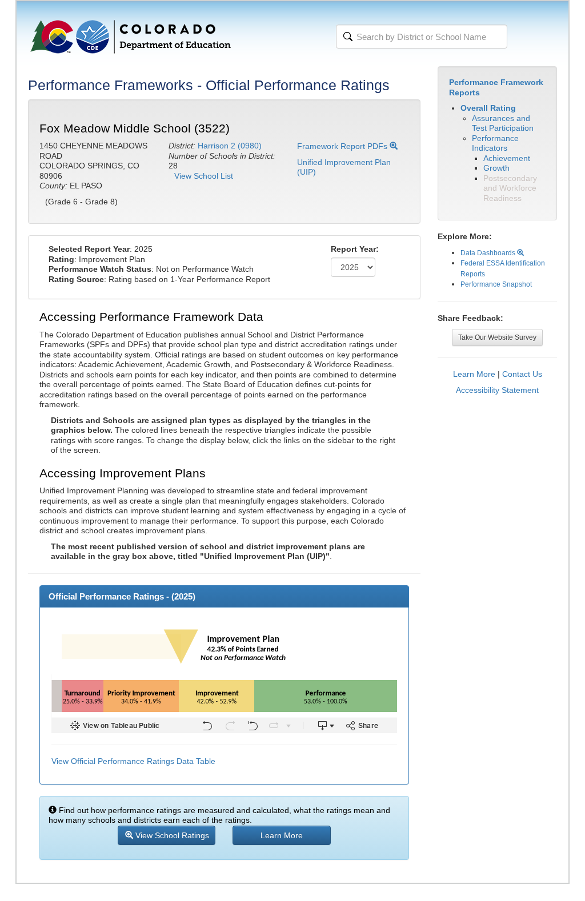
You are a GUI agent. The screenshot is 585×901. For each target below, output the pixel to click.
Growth (496, 167)
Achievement (506, 158)
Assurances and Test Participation (503, 123)
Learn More (474, 374)
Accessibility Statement (497, 390)
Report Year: (355, 249)
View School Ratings (171, 835)
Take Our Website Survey (497, 337)
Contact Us (522, 374)
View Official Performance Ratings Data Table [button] (133, 761)
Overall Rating (488, 107)
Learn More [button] (282, 835)
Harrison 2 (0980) (230, 145)
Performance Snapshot (496, 284)
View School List (203, 175)
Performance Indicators (495, 143)
